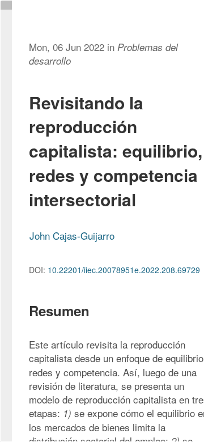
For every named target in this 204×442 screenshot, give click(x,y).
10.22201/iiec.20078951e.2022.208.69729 (124, 269)
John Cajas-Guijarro (71, 235)
